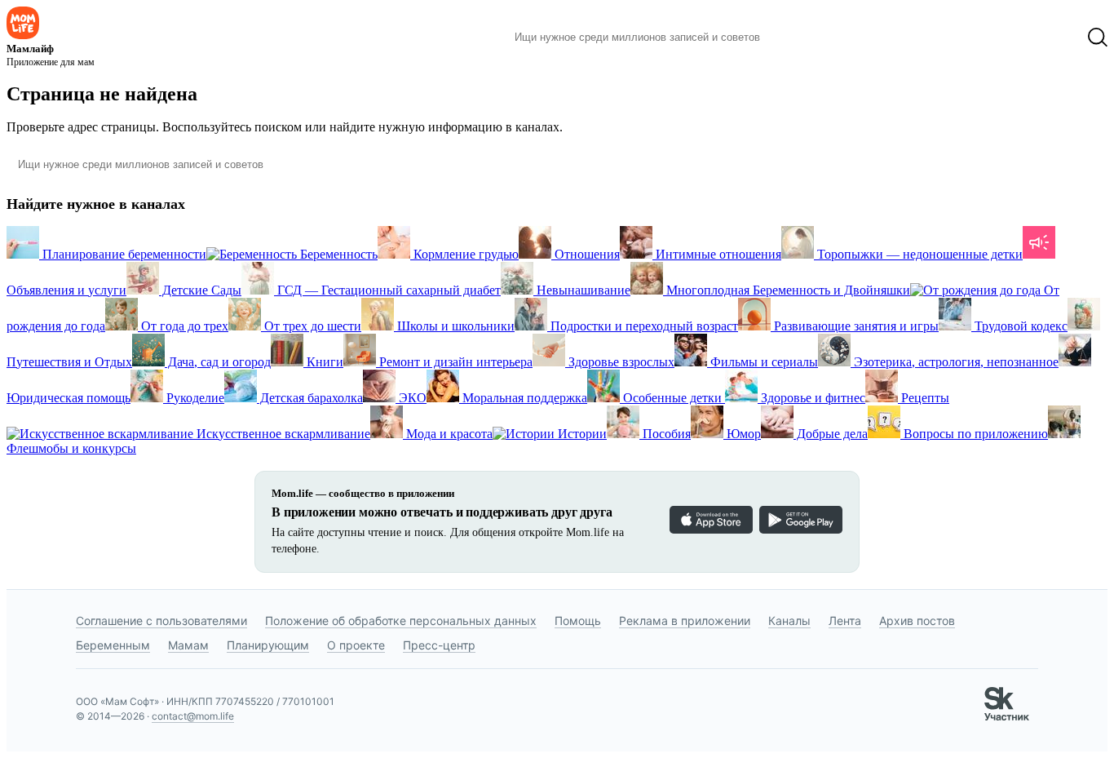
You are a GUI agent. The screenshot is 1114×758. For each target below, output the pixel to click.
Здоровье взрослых (619, 362)
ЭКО (411, 398)
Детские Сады (200, 290)
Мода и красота (448, 434)
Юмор (742, 434)
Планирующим (268, 645)
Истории (581, 434)
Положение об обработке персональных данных (401, 620)
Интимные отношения (716, 254)
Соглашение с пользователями (161, 620)
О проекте (356, 645)
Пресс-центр (439, 645)
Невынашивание (581, 290)
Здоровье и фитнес (811, 398)
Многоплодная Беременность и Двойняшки (786, 290)
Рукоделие (193, 398)
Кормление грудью (464, 254)
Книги (323, 362)
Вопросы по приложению (974, 434)
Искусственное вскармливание (281, 434)
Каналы (789, 620)
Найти (797, 37)
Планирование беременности (122, 254)
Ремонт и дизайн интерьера (454, 362)
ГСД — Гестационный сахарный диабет (387, 290)
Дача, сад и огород (218, 362)
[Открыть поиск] (1097, 37)
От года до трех (183, 326)
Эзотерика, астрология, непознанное (955, 362)
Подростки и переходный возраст (642, 326)
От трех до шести (311, 326)
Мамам (188, 645)
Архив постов (917, 620)
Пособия (665, 434)
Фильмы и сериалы (762, 362)
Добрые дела (831, 434)
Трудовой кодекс (1019, 326)
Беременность (337, 254)
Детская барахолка (310, 398)
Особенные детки (672, 398)
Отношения (585, 254)
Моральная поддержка (523, 398)
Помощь (578, 620)
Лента (845, 620)
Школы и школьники (454, 326)
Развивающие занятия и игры (855, 326)
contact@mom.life (193, 716)
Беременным (113, 645)
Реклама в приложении (684, 620)
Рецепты (923, 398)
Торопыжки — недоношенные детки (918, 254)
